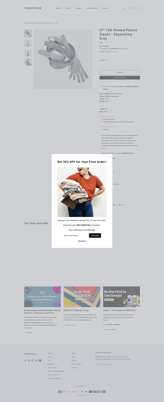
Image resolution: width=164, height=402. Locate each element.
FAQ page (91, 230)
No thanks (82, 241)
